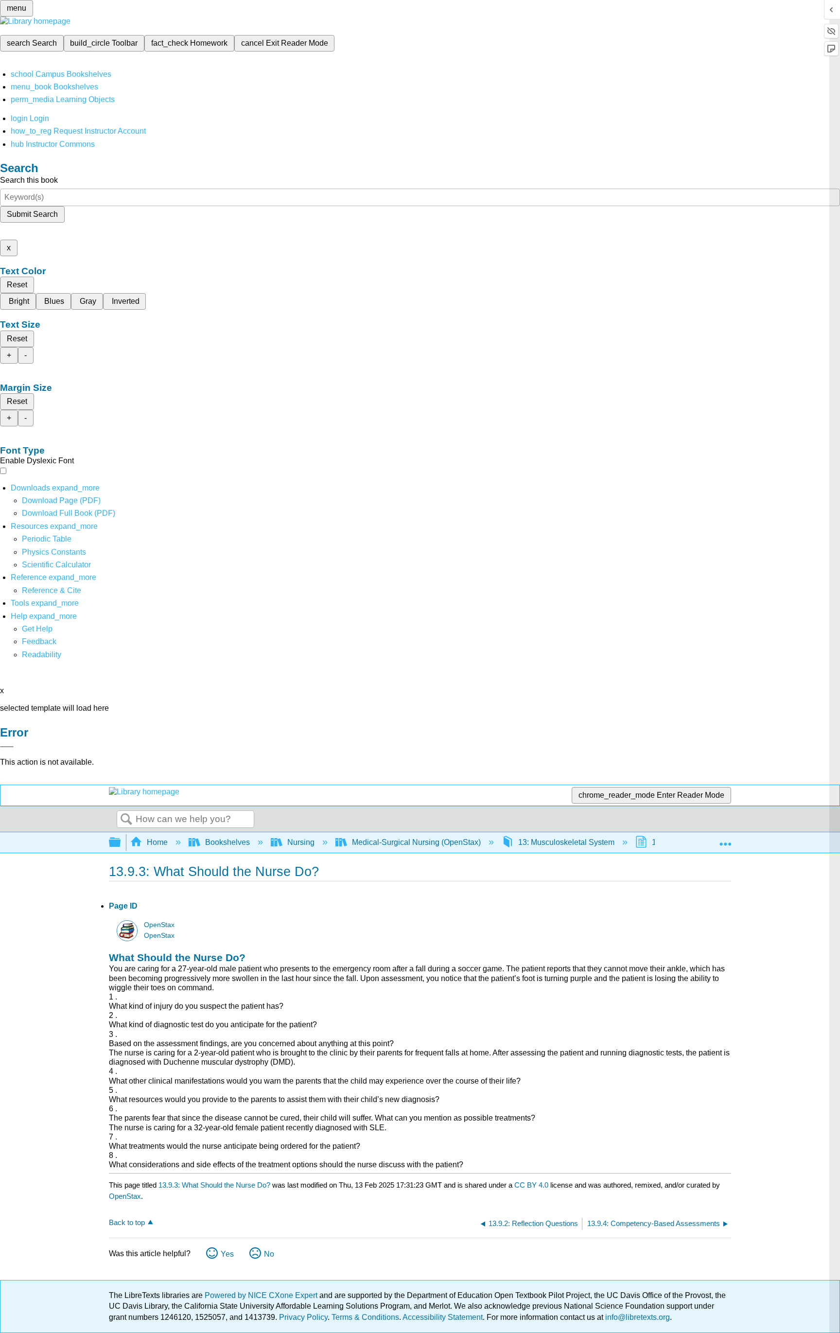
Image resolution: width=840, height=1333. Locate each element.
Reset (17, 285)
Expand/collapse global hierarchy (121, 842)
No (269, 1254)
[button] (39, 641)
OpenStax (159, 925)
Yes (227, 1254)
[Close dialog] (7, 746)
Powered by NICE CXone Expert (262, 1295)
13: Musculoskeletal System (566, 842)
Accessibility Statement (442, 1317)
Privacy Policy (303, 1317)
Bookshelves (227, 842)
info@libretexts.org (636, 1317)
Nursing (300, 842)
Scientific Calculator (56, 565)
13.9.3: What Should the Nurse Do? (214, 1185)
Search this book (29, 180)
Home (157, 842)
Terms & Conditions (365, 1317)
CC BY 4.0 (531, 1185)
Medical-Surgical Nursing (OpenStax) (416, 842)
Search (126, 819)
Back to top (127, 1222)
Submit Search (32, 214)
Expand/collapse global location (725, 839)
